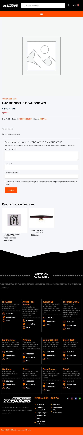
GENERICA (42, 119)
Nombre (8, 164)
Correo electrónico (12, 173)
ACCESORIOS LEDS (9, 99)
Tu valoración (11, 149)
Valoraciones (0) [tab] (7, 129)
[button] (41, 14)
